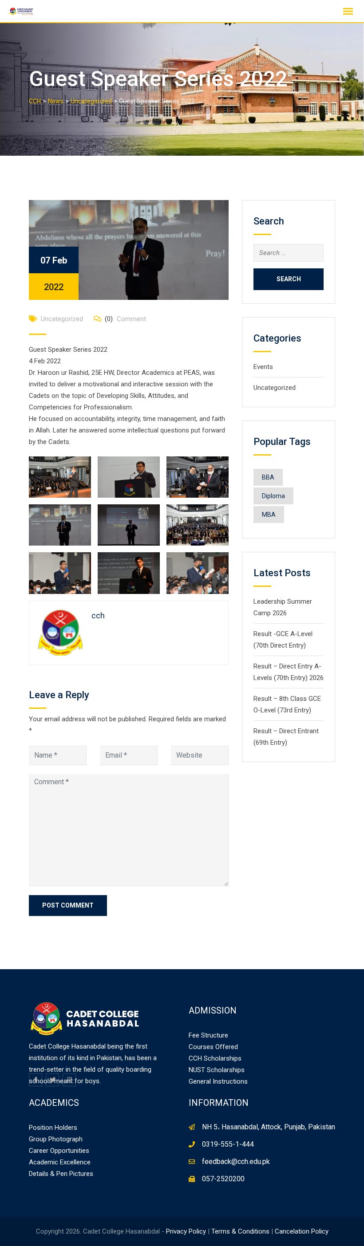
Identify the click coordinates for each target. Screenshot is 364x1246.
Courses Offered (213, 1047)
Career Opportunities (59, 1151)
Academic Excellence (60, 1162)
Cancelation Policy (301, 1231)
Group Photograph (56, 1139)
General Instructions (218, 1081)
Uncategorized (62, 319)
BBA (268, 477)
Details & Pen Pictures (61, 1174)
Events (263, 367)
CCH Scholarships (215, 1058)
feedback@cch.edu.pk (236, 1161)
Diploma (273, 495)
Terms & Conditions (240, 1231)
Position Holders (53, 1128)
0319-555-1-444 (228, 1144)
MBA (269, 514)
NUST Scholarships (217, 1070)
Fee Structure (208, 1035)
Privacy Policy (186, 1231)
